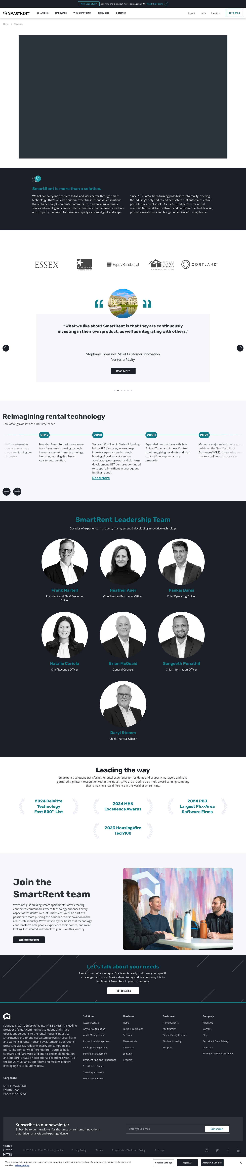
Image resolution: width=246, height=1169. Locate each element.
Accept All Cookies (212, 1162)
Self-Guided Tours (93, 1066)
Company (208, 1016)
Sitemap (159, 1150)
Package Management (95, 1047)
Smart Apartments (93, 1072)
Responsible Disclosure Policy (128, 1150)
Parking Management (95, 1053)
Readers (127, 1059)
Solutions (88, 1016)
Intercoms (128, 1047)
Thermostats (130, 1041)
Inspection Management (96, 1041)
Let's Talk (234, 13)
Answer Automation (94, 1028)
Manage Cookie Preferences (218, 1053)
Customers (169, 1016)
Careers (207, 1028)
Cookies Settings (163, 1162)
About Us (18, 24)
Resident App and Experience (99, 1059)
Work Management (93, 1078)
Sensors (127, 1035)
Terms (99, 1150)
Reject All (187, 1162)
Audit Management (94, 1035)
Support (167, 1047)
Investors (208, 1047)
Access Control (91, 1022)
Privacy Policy (78, 1150)
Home (6, 24)
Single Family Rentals (175, 1035)
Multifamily (169, 1028)
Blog (205, 1035)
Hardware (128, 1016)
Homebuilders (171, 1022)
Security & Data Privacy (216, 1041)
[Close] (240, 1162)
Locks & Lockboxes (133, 1028)
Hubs (126, 1022)
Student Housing (172, 1041)
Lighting (127, 1053)
